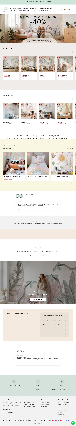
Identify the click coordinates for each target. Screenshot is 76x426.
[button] (14, 204)
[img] (38, 196)
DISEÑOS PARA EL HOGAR (42, 10)
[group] (38, 28)
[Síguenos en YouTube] (10, 420)
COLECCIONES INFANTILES (15, 8)
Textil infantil (26, 410)
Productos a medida (45, 404)
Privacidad (17, 420)
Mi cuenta (43, 413)
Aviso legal (25, 420)
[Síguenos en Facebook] (3, 420)
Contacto (43, 410)
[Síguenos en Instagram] (6, 420)
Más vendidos (61, 414)
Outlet (25, 413)
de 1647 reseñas (19, 197)
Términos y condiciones (32, 420)
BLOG (34, 10)
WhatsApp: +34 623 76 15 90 (9, 410)
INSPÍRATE (29, 10)
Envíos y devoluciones (45, 408)
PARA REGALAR (22, 10)
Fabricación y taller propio (63, 402)
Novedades (60, 412)
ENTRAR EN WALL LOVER (38, 299)
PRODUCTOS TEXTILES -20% (45, 8)
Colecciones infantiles (62, 410)
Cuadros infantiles (27, 408)
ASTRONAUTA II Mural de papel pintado (60, 176)
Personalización (44, 406)
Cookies (21, 420)
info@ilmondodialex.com (8, 412)
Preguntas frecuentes (45, 402)
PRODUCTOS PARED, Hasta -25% (30, 8)
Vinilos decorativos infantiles (29, 406)
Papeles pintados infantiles (29, 404)
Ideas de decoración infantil (63, 408)
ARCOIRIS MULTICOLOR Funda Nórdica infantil (37, 176)
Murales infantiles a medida (29, 402)
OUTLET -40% (13, 10)
